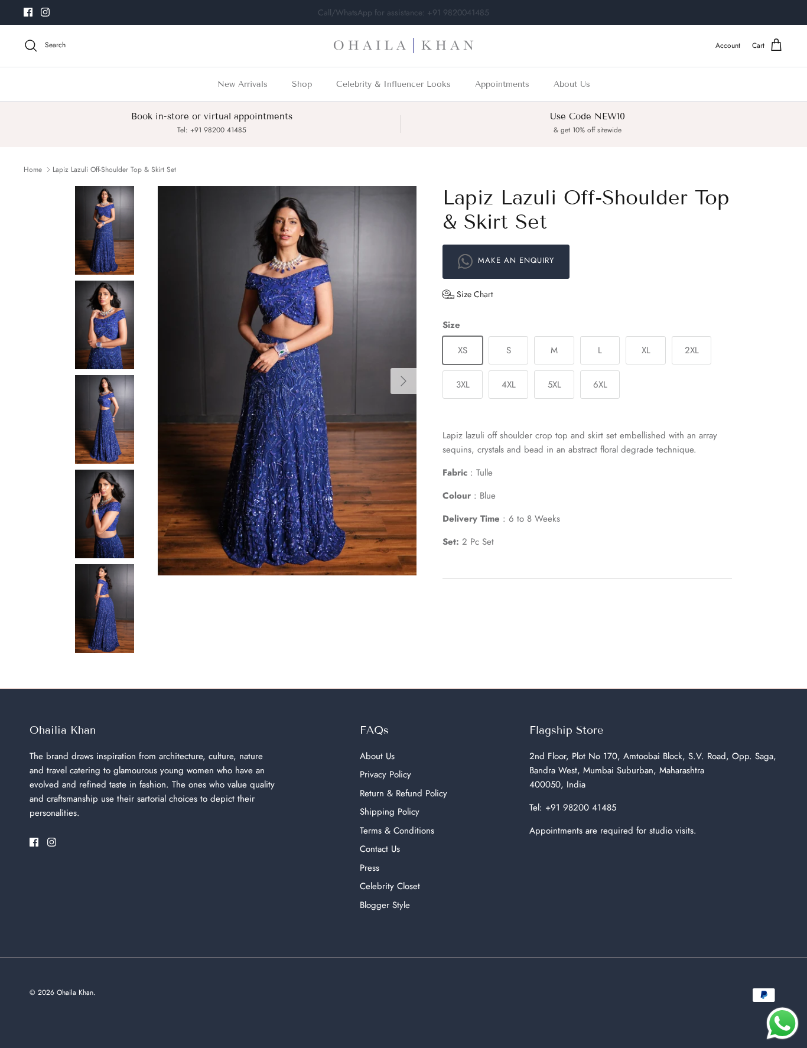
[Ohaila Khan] (403, 46)
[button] (467, 294)
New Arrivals (242, 84)
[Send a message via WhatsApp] (782, 1023)
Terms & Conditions (397, 830)
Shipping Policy (389, 811)
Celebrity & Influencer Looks (393, 84)
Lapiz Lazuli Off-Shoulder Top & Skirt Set (114, 169)
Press (369, 867)
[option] (287, 380)
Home (33, 169)
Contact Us (380, 848)
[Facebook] (28, 12)
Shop (302, 84)
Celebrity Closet (390, 886)
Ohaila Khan (75, 992)
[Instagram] (45, 12)
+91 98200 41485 (580, 807)
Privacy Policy (385, 774)
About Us (572, 84)
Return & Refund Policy (403, 793)
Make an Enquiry (514, 260)
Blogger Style (385, 905)
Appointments (502, 84)
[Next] (403, 381)
